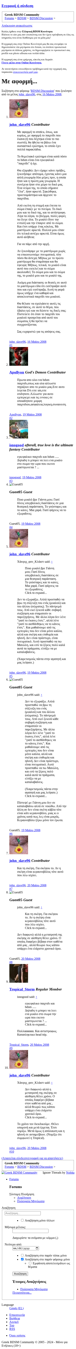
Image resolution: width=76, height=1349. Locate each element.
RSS (12, 1329)
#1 (10, 345)
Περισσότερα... (22, 1292)
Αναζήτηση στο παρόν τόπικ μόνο (45, 1255)
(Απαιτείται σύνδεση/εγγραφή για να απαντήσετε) (32, 1158)
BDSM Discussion (42, 90)
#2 (10, 418)
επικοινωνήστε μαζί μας (25, 71)
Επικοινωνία (17, 1314)
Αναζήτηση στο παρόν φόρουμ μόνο (47, 1259)
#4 (10, 527)
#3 (10, 480)
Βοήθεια (14, 1318)
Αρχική (14, 1322)
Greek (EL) (16, 1308)
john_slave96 (27, 94)
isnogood (16, 445)
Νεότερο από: (13, 1244)
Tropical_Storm (22, 989)
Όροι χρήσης (17, 1335)
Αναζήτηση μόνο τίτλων (39, 1220)
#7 (10, 888)
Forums (14, 1179)
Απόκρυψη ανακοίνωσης (17, 25)
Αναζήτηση (24, 1197)
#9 (10, 1048)
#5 (10, 676)
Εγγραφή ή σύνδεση (17, 6)
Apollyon (16, 372)
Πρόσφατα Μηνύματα (30, 1201)
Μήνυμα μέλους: (15, 1227)
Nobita (70, 1172)
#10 (11, 1151)
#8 (10, 962)
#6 (10, 833)
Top (11, 1325)
